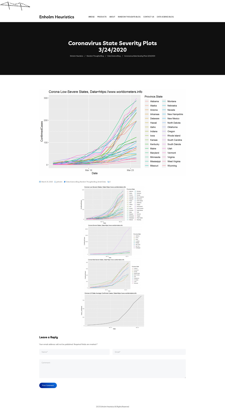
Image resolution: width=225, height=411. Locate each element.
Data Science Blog (165, 17)
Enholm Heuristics (56, 16)
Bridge (92, 17)
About (112, 17)
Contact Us (148, 17)
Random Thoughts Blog (129, 17)
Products (102, 17)
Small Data (102, 182)
